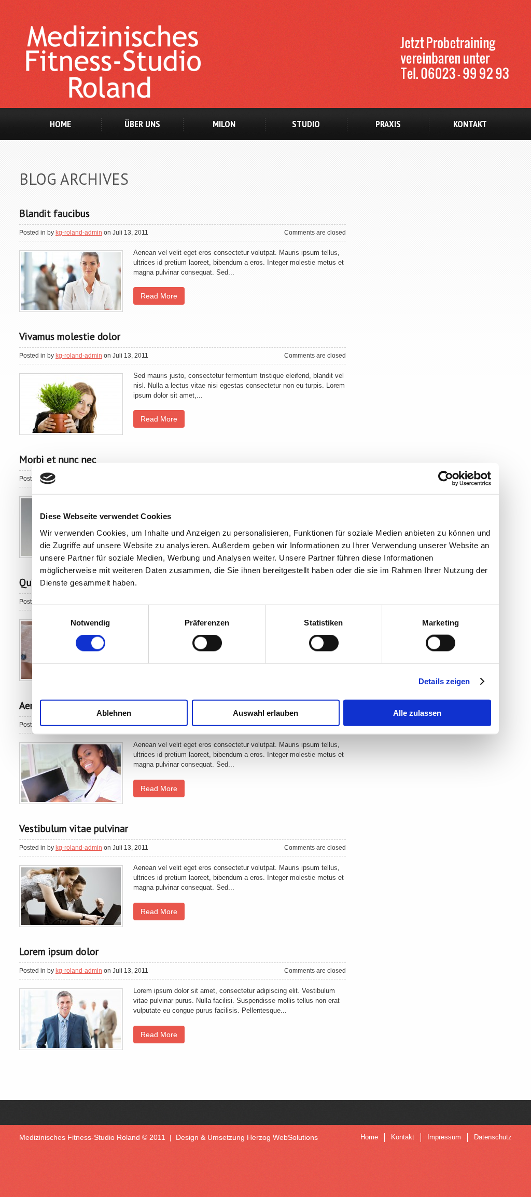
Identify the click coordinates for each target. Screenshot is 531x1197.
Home (60, 124)
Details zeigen (444, 681)
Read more (159, 296)
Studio (306, 124)
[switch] (207, 643)
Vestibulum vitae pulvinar (73, 828)
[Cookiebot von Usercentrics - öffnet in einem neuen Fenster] (445, 478)
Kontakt (470, 124)
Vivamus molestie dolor (69, 336)
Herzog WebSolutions (282, 1137)
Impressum (444, 1137)
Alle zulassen (417, 712)
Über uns (142, 124)
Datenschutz (493, 1137)
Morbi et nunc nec (57, 459)
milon (224, 124)
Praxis (388, 124)
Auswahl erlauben (265, 712)
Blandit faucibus (54, 213)
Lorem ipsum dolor (59, 951)
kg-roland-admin (78, 232)
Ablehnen (113, 712)
